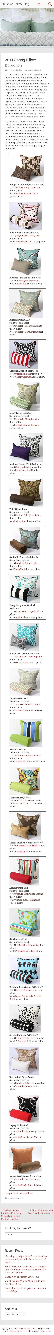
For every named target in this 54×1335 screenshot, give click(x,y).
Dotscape (22, 1041)
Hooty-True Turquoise (26, 611)
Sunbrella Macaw (22, 761)
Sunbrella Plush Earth (25, 1185)
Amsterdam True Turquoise (28, 656)
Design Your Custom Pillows (19, 1193)
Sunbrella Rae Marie (25, 1179)
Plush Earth (20, 569)
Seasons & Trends (15, 1198)
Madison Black (22, 467)
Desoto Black (21, 662)
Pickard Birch (22, 851)
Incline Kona (20, 521)
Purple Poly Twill (23, 470)
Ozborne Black (22, 374)
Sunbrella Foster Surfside (26, 425)
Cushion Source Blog (16, 4)
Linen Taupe (21, 283)
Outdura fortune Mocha (26, 193)
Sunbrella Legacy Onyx (26, 1131)
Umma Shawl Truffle (28, 845)
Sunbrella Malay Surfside (27, 419)
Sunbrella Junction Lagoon (28, 704)
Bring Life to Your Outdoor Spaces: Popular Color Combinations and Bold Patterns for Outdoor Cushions (25, 1269)
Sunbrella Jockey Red (24, 1137)
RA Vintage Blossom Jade (27, 280)
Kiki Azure (23, 800)
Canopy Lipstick (23, 377)
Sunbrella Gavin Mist (25, 332)
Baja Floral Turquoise (28, 945)
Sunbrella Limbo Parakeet (27, 755)
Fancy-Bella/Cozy (22, 241)
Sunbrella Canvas (23, 1086)
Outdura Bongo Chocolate (27, 187)
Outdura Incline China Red (27, 900)
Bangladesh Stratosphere (27, 563)
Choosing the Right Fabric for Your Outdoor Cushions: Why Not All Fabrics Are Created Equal (26, 1259)
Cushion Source (34, 70)
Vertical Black (22, 617)
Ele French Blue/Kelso (25, 990)
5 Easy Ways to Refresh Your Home (22, 1277)
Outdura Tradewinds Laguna (29, 894)
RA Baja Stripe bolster (25, 951)
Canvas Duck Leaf (26, 803)
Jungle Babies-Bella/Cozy (27, 235)
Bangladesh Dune (24, 1083)
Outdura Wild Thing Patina (28, 515)
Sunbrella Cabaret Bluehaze (28, 326)
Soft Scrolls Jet (25, 1038)
